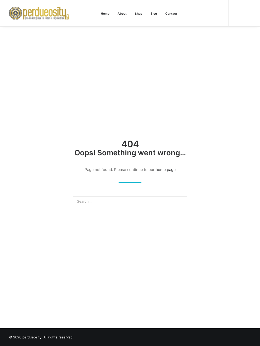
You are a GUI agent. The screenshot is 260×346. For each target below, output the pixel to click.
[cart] (247, 13)
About (122, 13)
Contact (171, 13)
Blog (154, 13)
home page (166, 169)
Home (105, 13)
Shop (138, 13)
